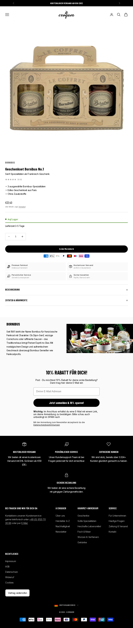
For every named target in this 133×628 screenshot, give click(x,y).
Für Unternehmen (117, 515)
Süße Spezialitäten (87, 521)
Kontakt (112, 531)
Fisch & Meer (84, 531)
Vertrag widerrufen (17, 593)
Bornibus (10, 162)
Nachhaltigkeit (63, 526)
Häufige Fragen (116, 521)
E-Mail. (24, 523)
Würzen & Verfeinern (88, 537)
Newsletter (61, 531)
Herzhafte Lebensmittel (89, 526)
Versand (21, 207)
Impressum (10, 561)
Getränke (82, 542)
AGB (7, 566)
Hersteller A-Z (63, 521)
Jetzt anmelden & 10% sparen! (66, 403)
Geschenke (83, 515)
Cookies (9, 582)
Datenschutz (11, 571)
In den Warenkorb (66, 249)
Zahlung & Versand (118, 526)
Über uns (60, 515)
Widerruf (9, 577)
